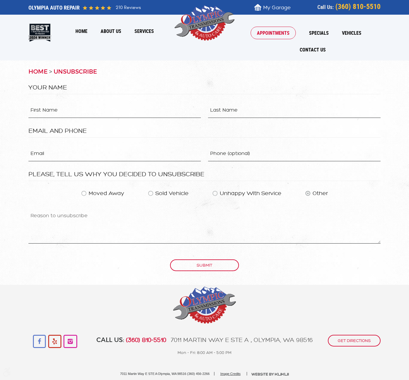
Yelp (55, 341)
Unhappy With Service (250, 193)
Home (81, 31)
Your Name (47, 87)
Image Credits (230, 374)
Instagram (70, 341)
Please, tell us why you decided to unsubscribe (116, 174)
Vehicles (351, 33)
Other (320, 193)
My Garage (277, 7)
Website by (270, 374)
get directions (354, 340)
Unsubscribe (75, 72)
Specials (319, 33)
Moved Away (106, 193)
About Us (111, 31)
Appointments (273, 33)
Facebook (39, 341)
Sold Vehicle (172, 193)
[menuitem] (81, 31)
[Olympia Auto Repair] (204, 23)
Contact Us (313, 49)
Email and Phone (57, 130)
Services (144, 31)
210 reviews (128, 7)
